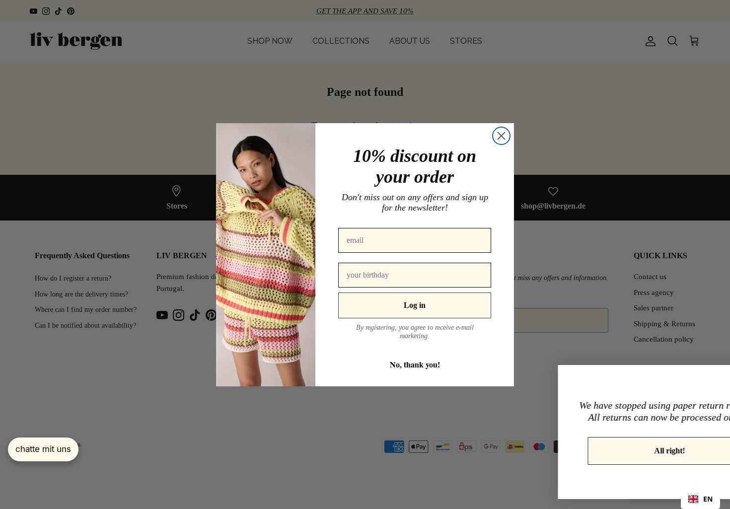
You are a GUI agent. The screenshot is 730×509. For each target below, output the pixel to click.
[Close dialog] (501, 136)
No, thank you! (415, 364)
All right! (609, 450)
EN (708, 499)
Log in (415, 305)
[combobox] (700, 499)
